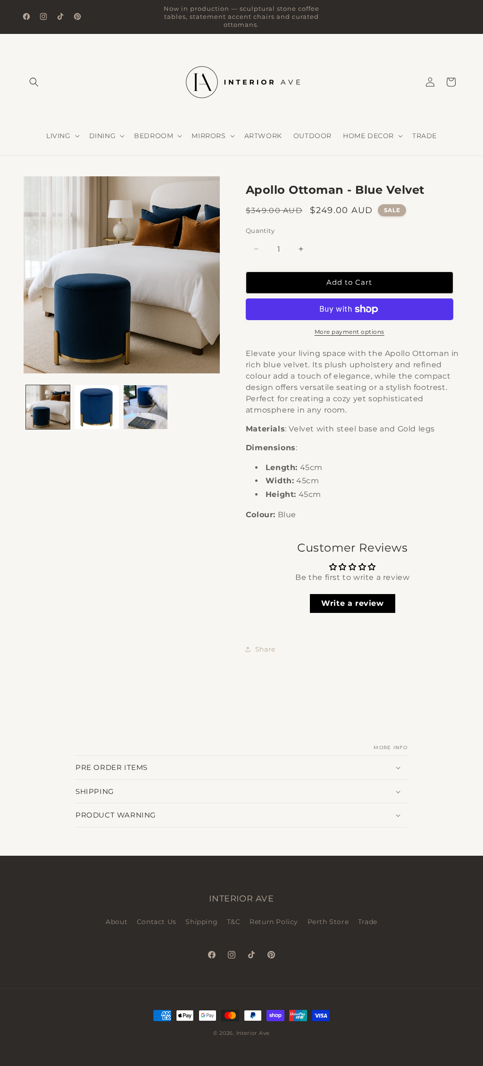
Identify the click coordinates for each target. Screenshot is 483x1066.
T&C (234, 921)
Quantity (260, 230)
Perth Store (328, 921)
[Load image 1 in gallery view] (48, 407)
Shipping (201, 921)
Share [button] (265, 649)
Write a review (352, 603)
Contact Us (156, 921)
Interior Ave (253, 1033)
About (116, 921)
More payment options (349, 331)
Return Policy (274, 921)
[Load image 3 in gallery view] (145, 407)
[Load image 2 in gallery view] (96, 407)
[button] (34, 82)
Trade (367, 921)
